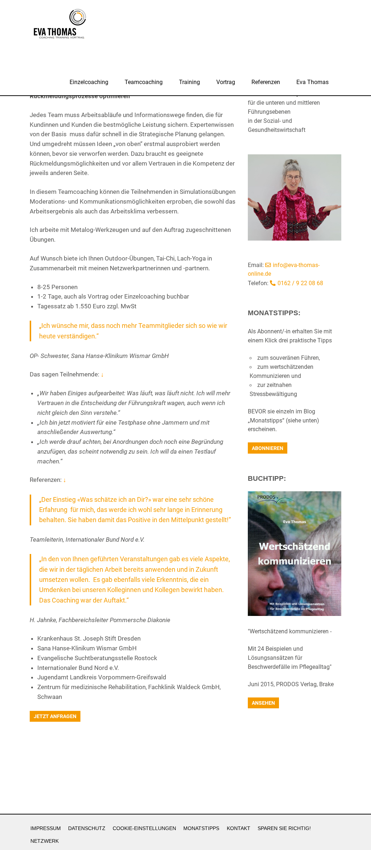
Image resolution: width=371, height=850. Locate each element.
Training (189, 82)
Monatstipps (201, 828)
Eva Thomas (312, 82)
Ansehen (263, 703)
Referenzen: (48, 479)
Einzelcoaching (89, 82)
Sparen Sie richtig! (284, 828)
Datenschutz (86, 828)
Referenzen (265, 82)
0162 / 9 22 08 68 (300, 283)
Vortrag (225, 82)
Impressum (45, 828)
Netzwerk (44, 841)
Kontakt (238, 828)
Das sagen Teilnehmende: (67, 374)
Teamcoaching (144, 82)
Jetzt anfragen (55, 716)
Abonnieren (267, 448)
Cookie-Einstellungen (144, 828)
